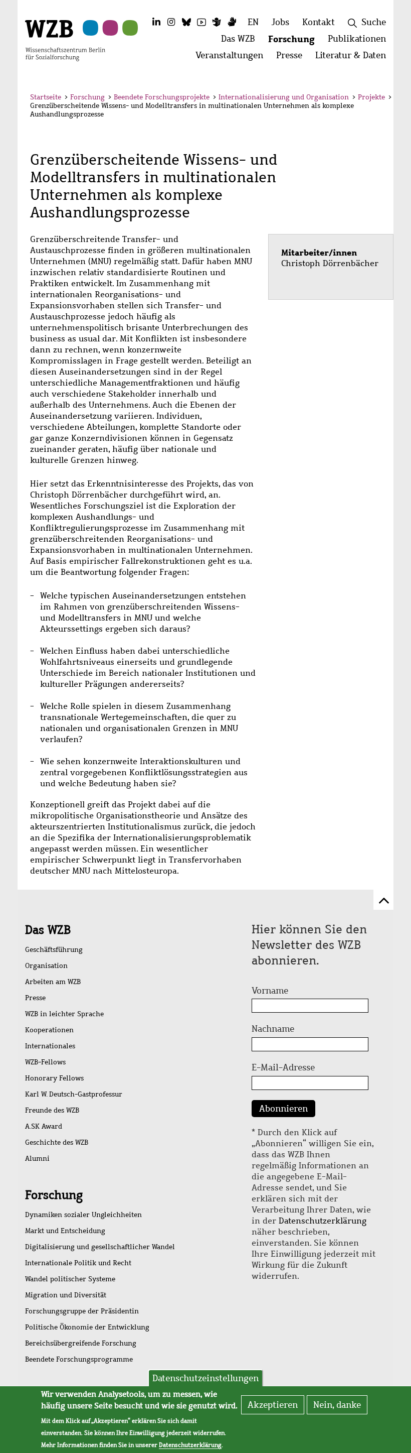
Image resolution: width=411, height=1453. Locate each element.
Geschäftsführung (54, 949)
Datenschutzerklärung (322, 1221)
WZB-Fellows (45, 1062)
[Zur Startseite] (65, 40)
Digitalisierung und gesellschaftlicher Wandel (100, 1247)
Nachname (273, 1029)
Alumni (37, 1158)
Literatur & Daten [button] (353, 58)
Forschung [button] (294, 41)
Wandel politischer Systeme (70, 1279)
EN (253, 22)
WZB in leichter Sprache (64, 1014)
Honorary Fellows (54, 1078)
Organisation (46, 966)
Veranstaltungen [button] (232, 58)
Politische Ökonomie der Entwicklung (87, 1327)
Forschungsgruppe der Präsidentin (82, 1311)
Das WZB (48, 930)
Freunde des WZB (52, 1110)
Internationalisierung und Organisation (284, 97)
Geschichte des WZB (56, 1142)
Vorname (270, 991)
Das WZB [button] (241, 41)
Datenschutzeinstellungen (205, 1378)
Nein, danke (337, 1405)
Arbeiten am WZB (53, 982)
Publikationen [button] (360, 41)
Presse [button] (292, 58)
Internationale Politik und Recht (78, 1263)
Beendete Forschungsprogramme (79, 1359)
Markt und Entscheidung (65, 1231)
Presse (35, 998)
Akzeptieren (273, 1405)
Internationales (50, 1046)
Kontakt (318, 22)
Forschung (87, 97)
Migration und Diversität (65, 1295)
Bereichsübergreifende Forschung (80, 1343)
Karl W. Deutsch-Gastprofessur (73, 1094)
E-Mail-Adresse (283, 1067)
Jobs (280, 22)
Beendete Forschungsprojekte (162, 97)
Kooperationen (49, 1030)
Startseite (45, 97)
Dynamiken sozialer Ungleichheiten (83, 1215)
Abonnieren (283, 1109)
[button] (375, 99)
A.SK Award (43, 1126)
